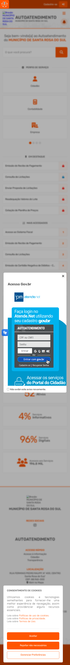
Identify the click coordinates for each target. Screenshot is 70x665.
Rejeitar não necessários (33, 645)
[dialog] (33, 623)
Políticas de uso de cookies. (34, 615)
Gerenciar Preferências (33, 654)
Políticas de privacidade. (32, 618)
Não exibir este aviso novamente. (28, 389)
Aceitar (33, 636)
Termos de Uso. (27, 621)
